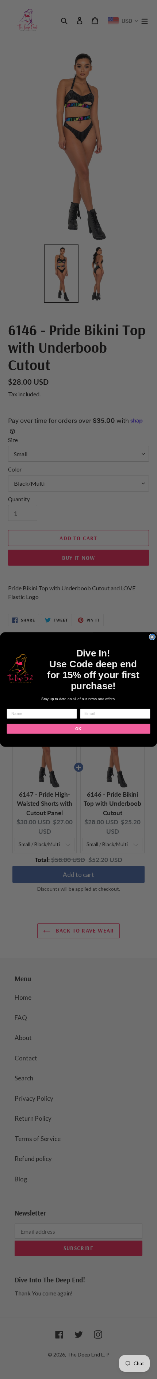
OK (78, 729)
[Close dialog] (152, 636)
